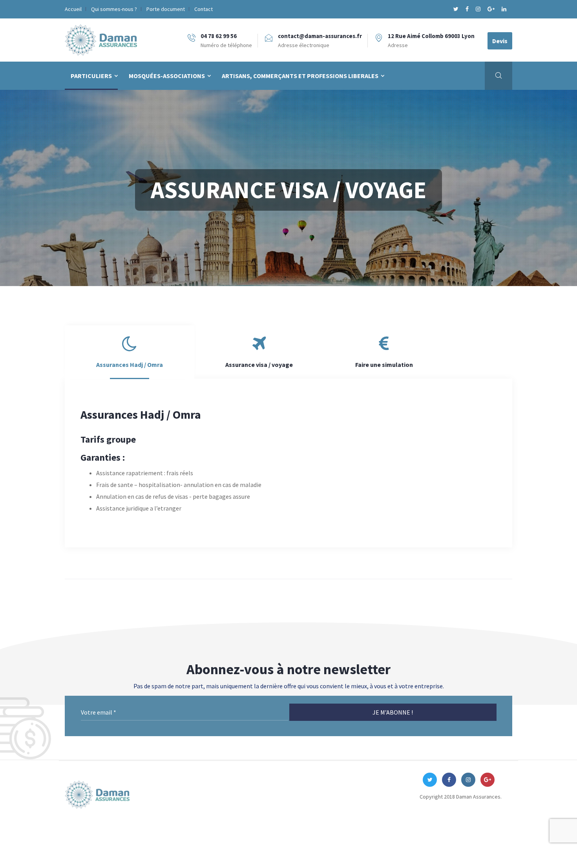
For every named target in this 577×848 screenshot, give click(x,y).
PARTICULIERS (91, 76)
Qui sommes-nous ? (114, 9)
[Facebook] (468, 9)
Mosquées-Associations (167, 76)
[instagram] (479, 9)
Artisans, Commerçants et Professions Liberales (300, 76)
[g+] (492, 9)
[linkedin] (504, 9)
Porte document (165, 9)
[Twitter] (456, 9)
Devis (500, 41)
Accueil (73, 9)
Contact (203, 9)
